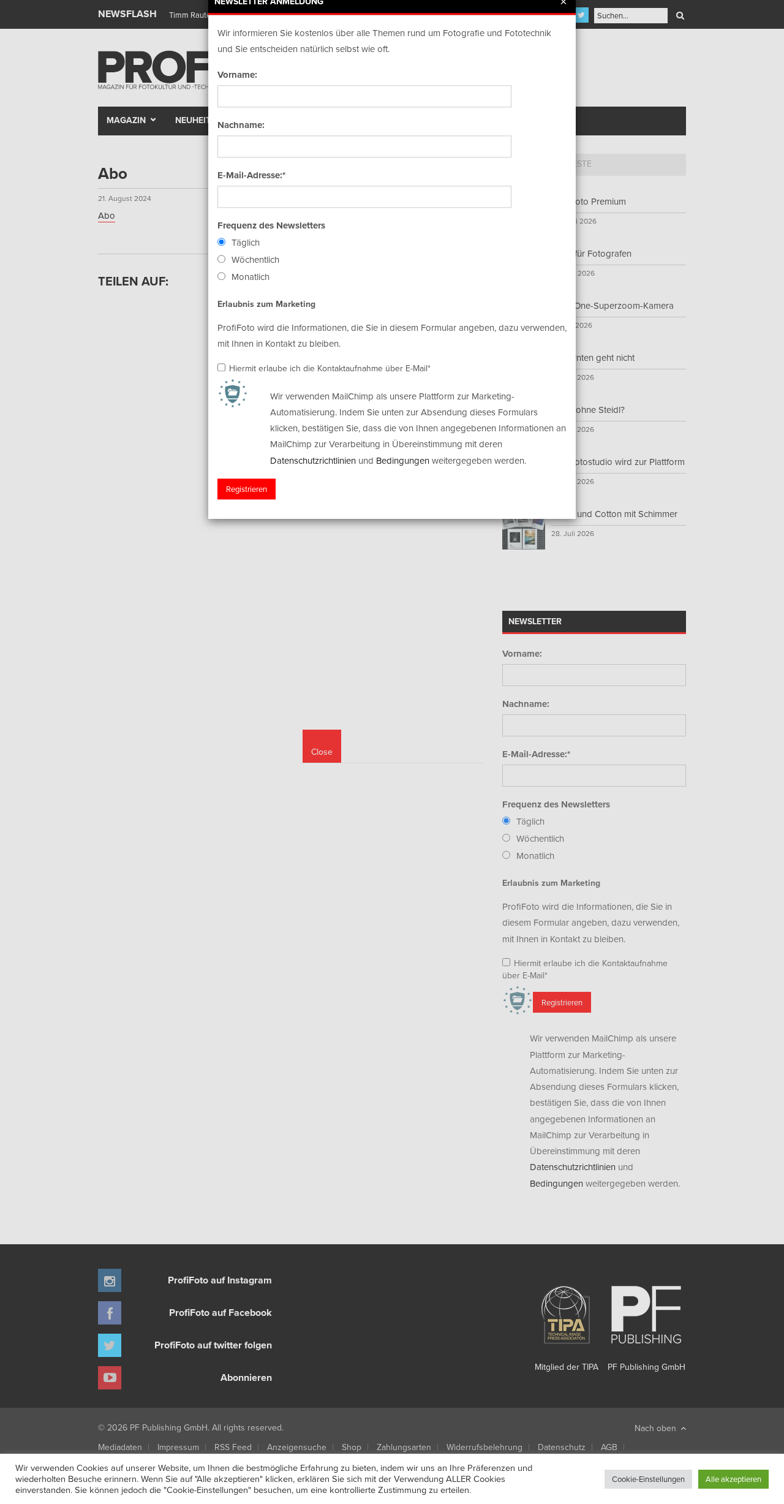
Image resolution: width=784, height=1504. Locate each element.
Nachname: (241, 125)
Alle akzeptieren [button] (733, 1478)
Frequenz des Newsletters (271, 225)
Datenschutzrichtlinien (313, 460)
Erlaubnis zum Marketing (266, 304)
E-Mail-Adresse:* (251, 175)
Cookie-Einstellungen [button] (648, 1478)
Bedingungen (402, 460)
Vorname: (237, 74)
